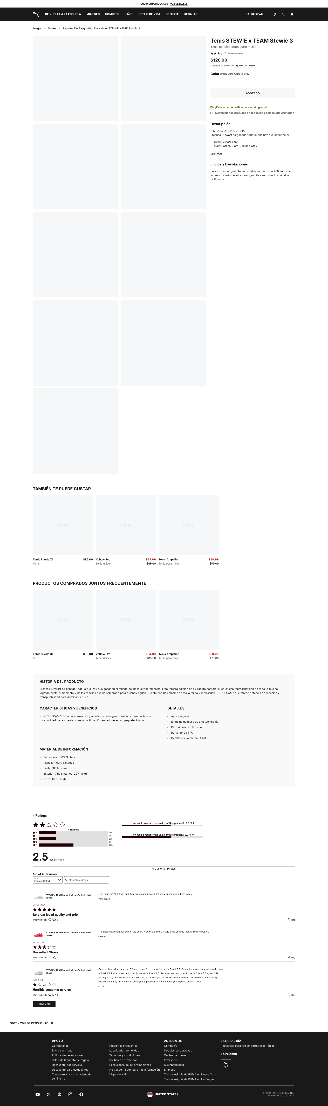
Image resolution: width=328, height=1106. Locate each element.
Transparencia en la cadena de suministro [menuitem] (71, 1076)
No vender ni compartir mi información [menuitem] (134, 1069)
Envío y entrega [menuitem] (62, 1050)
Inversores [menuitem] (170, 1060)
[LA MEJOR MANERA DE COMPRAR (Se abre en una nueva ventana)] (226, 1064)
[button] (73, 832)
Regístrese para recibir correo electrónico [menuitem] (248, 1045)
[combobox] (48, 879)
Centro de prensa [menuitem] (175, 1055)
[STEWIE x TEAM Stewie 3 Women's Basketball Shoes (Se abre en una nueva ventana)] (38, 897)
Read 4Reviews (235, 53)
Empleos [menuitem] (169, 1069)
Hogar (37, 28)
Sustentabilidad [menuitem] (174, 1065)
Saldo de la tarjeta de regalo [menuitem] (70, 1060)
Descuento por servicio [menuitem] (67, 1065)
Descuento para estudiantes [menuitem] (70, 1069)
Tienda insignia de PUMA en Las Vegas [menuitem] (189, 1079)
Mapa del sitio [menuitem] (118, 1074)
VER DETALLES (179, 3)
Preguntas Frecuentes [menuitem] (123, 1045)
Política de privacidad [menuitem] (123, 1060)
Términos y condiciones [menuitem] (124, 1055)
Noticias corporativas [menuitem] (178, 1050)
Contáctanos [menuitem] (60, 1045)
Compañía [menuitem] (170, 1045)
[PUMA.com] (35, 14)
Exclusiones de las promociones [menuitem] (130, 1065)
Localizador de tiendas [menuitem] (124, 1050)
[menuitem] (63, 14)
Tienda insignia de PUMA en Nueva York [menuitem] (190, 1074)
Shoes (52, 28)
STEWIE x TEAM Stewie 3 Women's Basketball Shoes (68, 896)
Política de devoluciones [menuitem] (68, 1055)
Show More (44, 1003)
